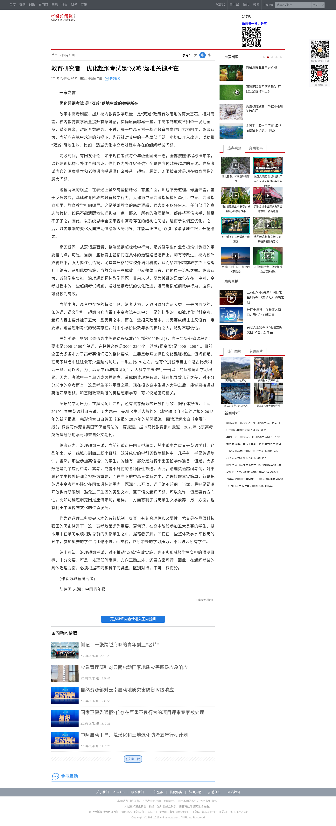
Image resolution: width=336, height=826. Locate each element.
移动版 (220, 4)
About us (118, 792)
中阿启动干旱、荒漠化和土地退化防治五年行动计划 (134, 735)
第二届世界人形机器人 (236, 406)
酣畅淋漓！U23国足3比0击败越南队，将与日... (254, 423)
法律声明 (195, 792)
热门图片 (234, 351)
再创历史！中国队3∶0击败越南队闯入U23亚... (254, 437)
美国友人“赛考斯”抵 (268, 380)
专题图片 (256, 351)
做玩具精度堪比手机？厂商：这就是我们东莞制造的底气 (268, 181)
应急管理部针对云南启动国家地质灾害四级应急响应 (134, 667)
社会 (64, 4)
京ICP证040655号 (145, 811)
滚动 (22, 4)
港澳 (84, 4)
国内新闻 (68, 55)
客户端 (234, 4)
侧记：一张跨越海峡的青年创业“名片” (119, 644)
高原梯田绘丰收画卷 (235, 380)
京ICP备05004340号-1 (207, 811)
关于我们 (102, 792)
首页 (13, 4)
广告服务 (156, 792)
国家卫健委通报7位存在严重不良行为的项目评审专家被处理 (142, 712)
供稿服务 (176, 792)
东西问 (43, 4)
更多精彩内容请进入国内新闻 (133, 619)
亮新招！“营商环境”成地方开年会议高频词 (252, 472)
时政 (32, 4)
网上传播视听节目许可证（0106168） (110, 811)
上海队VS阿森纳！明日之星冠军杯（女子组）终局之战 (265, 297)
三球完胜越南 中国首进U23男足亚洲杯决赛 (252, 451)
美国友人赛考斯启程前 (268, 406)
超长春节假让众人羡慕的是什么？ (246, 458)
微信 (246, 4)
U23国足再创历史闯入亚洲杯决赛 (246, 430)
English (268, 4)
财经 (74, 4)
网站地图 (234, 792)
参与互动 (114, 78)
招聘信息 (214, 792)
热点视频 (234, 148)
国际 (55, 4)
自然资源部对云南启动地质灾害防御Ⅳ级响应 (127, 689)
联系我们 (137, 792)
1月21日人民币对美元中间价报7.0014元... (251, 486)
